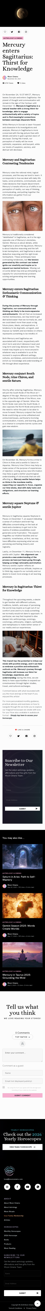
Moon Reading (9, 1248)
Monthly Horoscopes (12, 1231)
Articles (7, 1220)
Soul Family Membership (14, 1215)
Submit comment (22, 1095)
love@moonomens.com (13, 1179)
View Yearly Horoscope (21, 1147)
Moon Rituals (9, 1211)
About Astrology (10, 1207)
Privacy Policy (31, 1308)
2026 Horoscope (10, 1235)
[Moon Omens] (22, 1171)
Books (6, 1239)
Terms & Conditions (15, 1308)
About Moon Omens (12, 1203)
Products (7, 1244)
